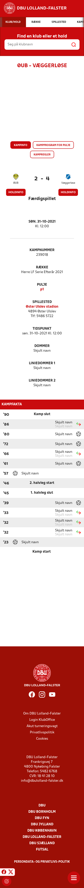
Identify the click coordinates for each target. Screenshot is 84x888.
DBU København (42, 830)
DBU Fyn (42, 818)
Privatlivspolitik (42, 732)
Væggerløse (68, 183)
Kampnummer (42, 250)
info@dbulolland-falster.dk (42, 781)
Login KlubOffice (42, 720)
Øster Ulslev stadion (42, 306)
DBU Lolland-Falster (42, 837)
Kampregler (42, 154)
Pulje (42, 284)
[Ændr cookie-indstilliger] (6, 881)
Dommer (42, 346)
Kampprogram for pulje (53, 145)
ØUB (15, 183)
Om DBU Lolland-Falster (42, 713)
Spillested (42, 302)
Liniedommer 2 (42, 380)
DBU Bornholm (42, 812)
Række (42, 267)
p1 (42, 289)
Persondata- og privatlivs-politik (42, 861)
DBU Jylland (42, 824)
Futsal (42, 849)
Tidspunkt (42, 328)
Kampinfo (20, 145)
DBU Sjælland (42, 843)
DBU (42, 805)
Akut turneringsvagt (42, 726)
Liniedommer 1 (42, 363)
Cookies (42, 738)
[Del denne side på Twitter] (10, 873)
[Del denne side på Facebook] (4, 873)
